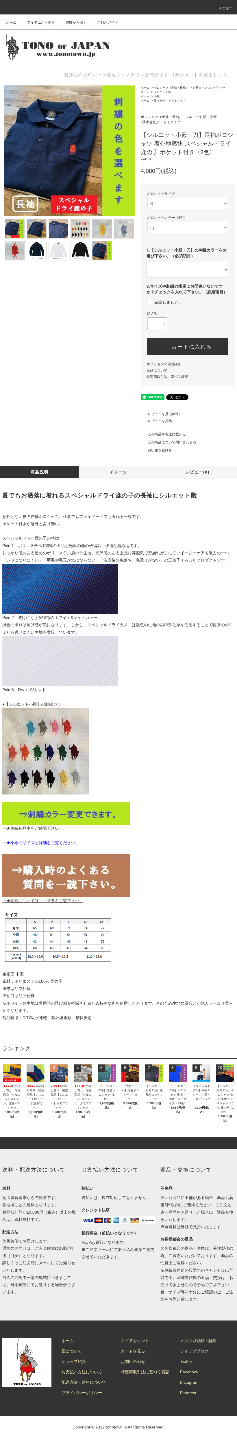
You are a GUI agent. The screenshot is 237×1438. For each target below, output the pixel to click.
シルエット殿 (162, 92)
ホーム (11, 22)
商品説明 (40, 472)
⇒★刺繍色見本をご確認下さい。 (32, 828)
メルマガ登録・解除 (198, 1340)
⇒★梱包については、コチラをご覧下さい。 (42, 900)
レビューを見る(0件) (164, 414)
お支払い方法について (82, 1372)
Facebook (189, 1372)
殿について (72, 1351)
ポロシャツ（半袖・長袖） (171, 87)
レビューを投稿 (160, 421)
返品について (157, 370)
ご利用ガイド (107, 22)
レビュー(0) (197, 472)
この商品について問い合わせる (172, 442)
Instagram (189, 1382)
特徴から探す (76, 22)
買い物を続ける (160, 450)
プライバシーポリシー (82, 1392)
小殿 (157, 96)
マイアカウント (135, 1340)
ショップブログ (194, 1351)
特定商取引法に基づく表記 (167, 377)
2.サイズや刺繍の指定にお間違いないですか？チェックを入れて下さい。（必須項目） (187, 289)
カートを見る (133, 1351)
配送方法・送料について (84, 1382)
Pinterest (188, 1392)
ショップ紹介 (74, 1361)
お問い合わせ (133, 1361)
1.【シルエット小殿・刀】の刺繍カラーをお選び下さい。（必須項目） (187, 253)
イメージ (118, 472)
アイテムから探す (41, 22)
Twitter (186, 1361)
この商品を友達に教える (167, 434)
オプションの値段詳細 (164, 364)
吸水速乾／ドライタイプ (170, 100)
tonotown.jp (116, 1427)
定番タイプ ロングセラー (209, 87)
